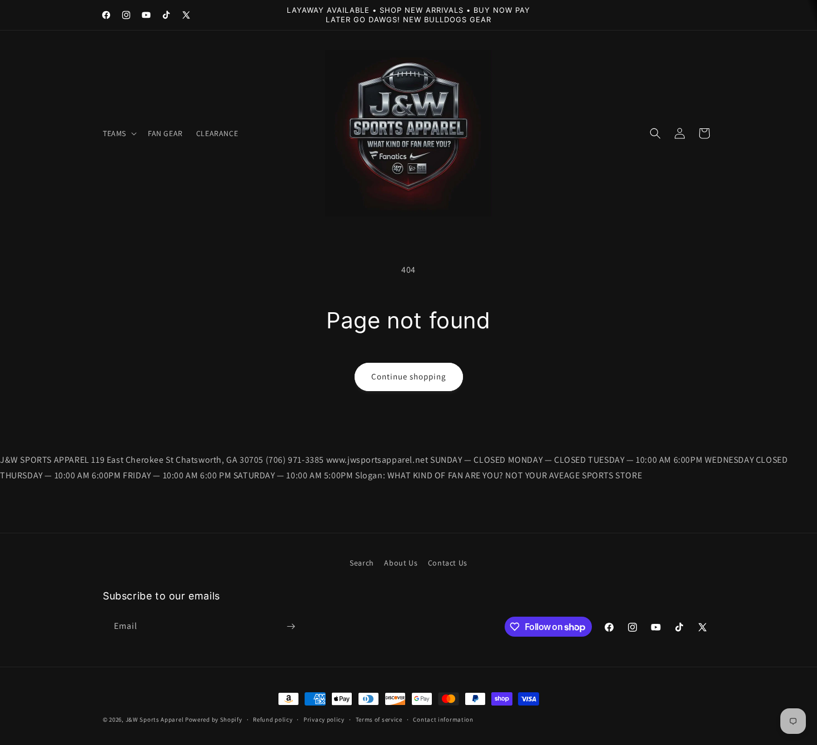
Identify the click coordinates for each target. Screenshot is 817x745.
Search (362, 563)
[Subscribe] (290, 626)
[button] (118, 133)
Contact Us (447, 563)
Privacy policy (324, 719)
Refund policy (272, 719)
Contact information (443, 719)
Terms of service (379, 719)
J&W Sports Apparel (155, 719)
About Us (400, 563)
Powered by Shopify (213, 719)
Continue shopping (408, 376)
